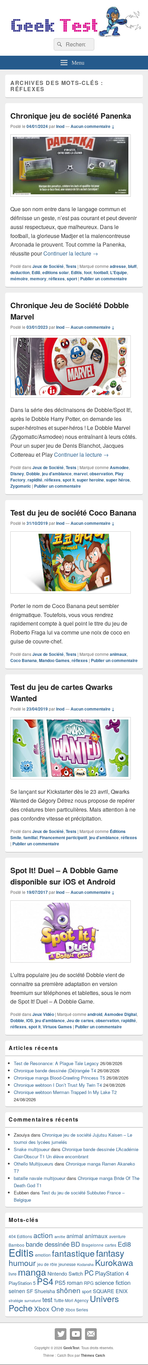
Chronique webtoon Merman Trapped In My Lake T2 (65, 1092)
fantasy (110, 1252)
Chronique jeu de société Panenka (70, 115)
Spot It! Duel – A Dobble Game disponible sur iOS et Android (64, 876)
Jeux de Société (48, 266)
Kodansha (85, 1264)
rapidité (35, 480)
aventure (117, 1236)
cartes (110, 1245)
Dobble (33, 473)
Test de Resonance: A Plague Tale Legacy (56, 1063)
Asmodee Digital (120, 1014)
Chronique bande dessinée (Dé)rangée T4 (55, 1070)
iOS (29, 1020)
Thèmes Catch (93, 1355)
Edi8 (36, 272)
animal (74, 1236)
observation (101, 473)
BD (75, 1243)
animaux (118, 654)
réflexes (57, 278)
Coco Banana (23, 660)
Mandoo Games (54, 660)
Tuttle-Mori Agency (71, 1300)
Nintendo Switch (65, 1273)
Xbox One (49, 1308)
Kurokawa (114, 1262)
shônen (68, 1290)
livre (13, 1274)
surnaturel (32, 1300)
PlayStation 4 (112, 1273)
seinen (17, 1291)
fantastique (73, 1253)
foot (88, 272)
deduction (20, 272)
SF (30, 1290)
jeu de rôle (47, 1264)
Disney (17, 473)
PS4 (45, 1281)
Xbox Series (76, 1309)
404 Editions (20, 1236)
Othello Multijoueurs (33, 1163)
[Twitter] (60, 1334)
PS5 (60, 1282)
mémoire (19, 278)
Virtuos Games (57, 1026)
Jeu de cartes (80, 1020)
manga (32, 1271)
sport (72, 278)
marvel (80, 473)
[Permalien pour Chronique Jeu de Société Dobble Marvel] (70, 401)
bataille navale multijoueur (39, 1178)
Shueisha (44, 1291)
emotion (43, 1255)
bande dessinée (48, 1243)
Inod (60, 126)
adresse (118, 266)
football (101, 272)
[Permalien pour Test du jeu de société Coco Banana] (70, 597)
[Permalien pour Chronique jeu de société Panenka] (70, 200)
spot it (69, 480)
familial (30, 837)
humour (22, 1262)
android (94, 1014)
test (47, 1299)
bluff (132, 266)
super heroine (90, 480)
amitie (59, 1236)
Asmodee (119, 467)
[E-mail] (91, 1334)
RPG (89, 1283)
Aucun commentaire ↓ (93, 126)
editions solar (55, 272)
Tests (71, 266)
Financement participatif (63, 837)
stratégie (16, 1300)
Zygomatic (20, 486)
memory (38, 278)
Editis (76, 272)
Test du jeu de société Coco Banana (73, 512)
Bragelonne (93, 1245)
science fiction (112, 1282)
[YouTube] (76, 1334)
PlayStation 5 (22, 1283)
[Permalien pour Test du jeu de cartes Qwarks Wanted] (70, 783)
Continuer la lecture (70, 253)
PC (89, 1273)
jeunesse (67, 1264)
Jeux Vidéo (43, 1014)
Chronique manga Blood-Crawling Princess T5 (59, 1077)
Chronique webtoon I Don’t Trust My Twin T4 (58, 1085)
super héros (118, 480)
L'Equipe (118, 272)
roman (75, 1282)
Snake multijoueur (32, 1149)
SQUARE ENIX (110, 1290)
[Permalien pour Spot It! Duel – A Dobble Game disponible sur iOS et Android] (70, 966)
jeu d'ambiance (57, 473)
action (43, 1235)
